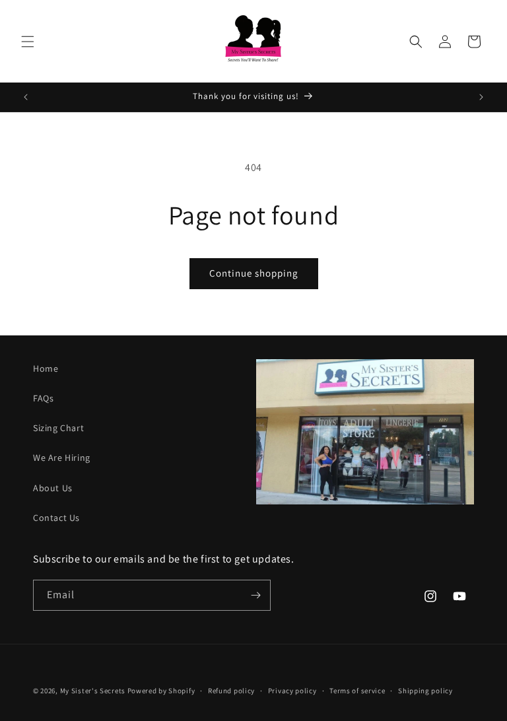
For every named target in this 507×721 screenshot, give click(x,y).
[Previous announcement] (25, 97)
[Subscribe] (255, 595)
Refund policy (231, 690)
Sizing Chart (58, 428)
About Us (53, 488)
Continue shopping (253, 273)
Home (45, 368)
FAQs (43, 398)
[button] (27, 41)
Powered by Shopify (161, 690)
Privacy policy (292, 690)
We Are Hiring (61, 458)
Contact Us (56, 518)
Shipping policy (425, 690)
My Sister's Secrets (92, 690)
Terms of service (357, 690)
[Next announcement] (481, 97)
